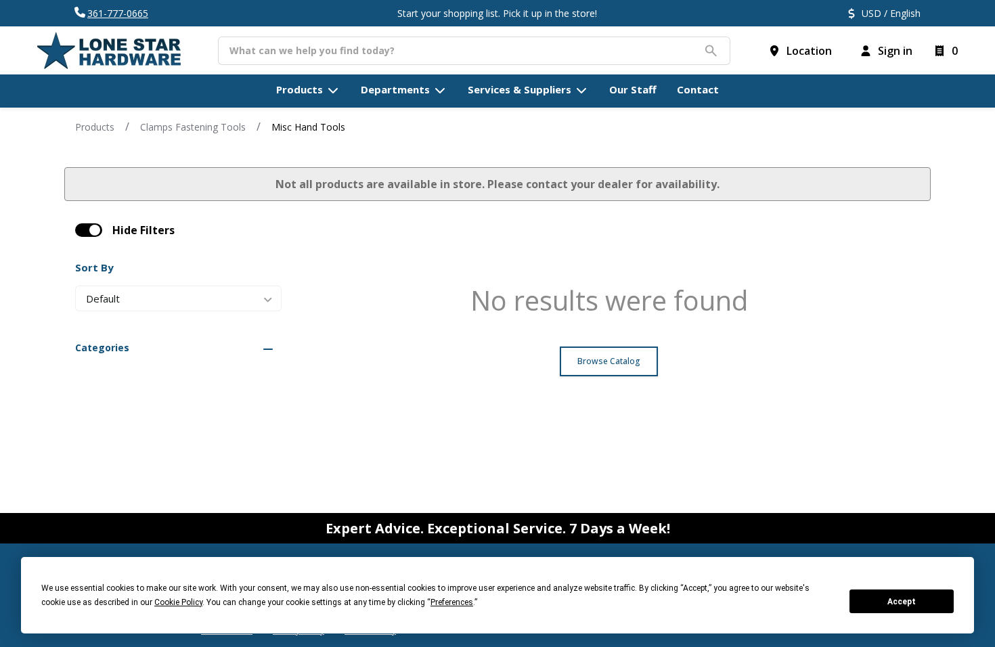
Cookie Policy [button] (178, 602)
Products (94, 126)
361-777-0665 (117, 13)
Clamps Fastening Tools (193, 126)
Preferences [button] (451, 602)
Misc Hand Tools (308, 126)
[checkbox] (88, 230)
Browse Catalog (608, 361)
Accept (901, 601)
